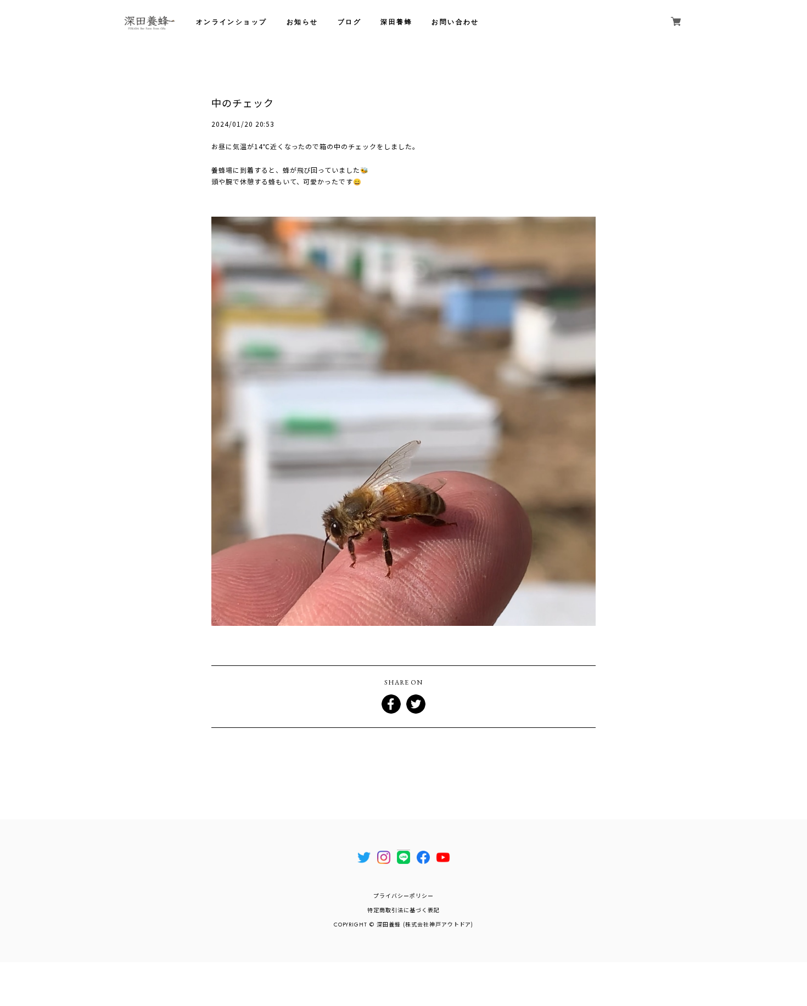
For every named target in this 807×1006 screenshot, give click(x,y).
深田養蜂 (396, 22)
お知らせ (302, 22)
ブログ (349, 22)
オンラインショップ (231, 22)
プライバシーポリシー (403, 896)
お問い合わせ (455, 22)
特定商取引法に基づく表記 (403, 910)
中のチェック (242, 102)
